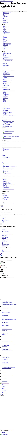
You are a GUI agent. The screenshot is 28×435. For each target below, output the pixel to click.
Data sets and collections (6, 178)
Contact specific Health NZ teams (7, 186)
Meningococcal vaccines (6, 65)
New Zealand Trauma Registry (6, 182)
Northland (4, 95)
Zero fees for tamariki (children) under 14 (8, 122)
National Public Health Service (6, 113)
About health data (5, 179)
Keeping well (11, 11)
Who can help (3, 120)
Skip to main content (2, 0)
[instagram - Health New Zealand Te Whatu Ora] (0, 397)
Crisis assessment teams (6, 82)
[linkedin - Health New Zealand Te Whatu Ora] (0, 398)
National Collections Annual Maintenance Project (9, 184)
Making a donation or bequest (6, 188)
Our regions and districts (6, 149)
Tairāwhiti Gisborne (5, 98)
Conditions (3, 11)
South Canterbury (5, 97)
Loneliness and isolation (6, 85)
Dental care (4, 41)
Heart (3, 18)
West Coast (4, 101)
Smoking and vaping (5, 47)
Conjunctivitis (4, 29)
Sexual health (4, 46)
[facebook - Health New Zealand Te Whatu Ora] (0, 396)
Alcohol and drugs (5, 83)
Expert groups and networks (6, 158)
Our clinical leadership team (6, 157)
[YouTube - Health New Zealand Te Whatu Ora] (0, 427)
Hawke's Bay (4, 93)
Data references (5, 185)
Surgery (4, 30)
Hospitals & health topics (3, 1)
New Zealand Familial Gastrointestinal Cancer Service (9, 115)
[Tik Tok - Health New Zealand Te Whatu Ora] (0, 428)
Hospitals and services (4, 87)
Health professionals (10, 1)
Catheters (4, 39)
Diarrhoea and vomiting (6, 26)
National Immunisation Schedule (7, 56)
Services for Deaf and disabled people (7, 112)
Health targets (3, 155)
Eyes (3, 17)
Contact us (17, 147)
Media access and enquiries (6, 187)
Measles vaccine (5, 52)
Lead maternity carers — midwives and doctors (8, 76)
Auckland (4, 91)
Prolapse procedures (5, 38)
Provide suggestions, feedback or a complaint (8, 189)
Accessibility (3, 432)
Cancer (4, 15)
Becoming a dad (5, 81)
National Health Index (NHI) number (7, 126)
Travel (4, 48)
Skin (3, 21)
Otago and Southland (5, 96)
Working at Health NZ (5, 195)
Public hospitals (5, 107)
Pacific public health (5, 45)
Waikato (4, 99)
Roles (4, 196)
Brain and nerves (5, 14)
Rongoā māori (4, 31)
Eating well (4, 42)
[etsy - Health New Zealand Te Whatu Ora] (14, 426)
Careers (7, 1)
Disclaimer (3, 392)
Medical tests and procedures (6, 32)
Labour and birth (5, 77)
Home (2, 273)
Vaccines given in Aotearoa (6, 57)
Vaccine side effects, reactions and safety (8, 59)
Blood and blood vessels (6, 13)
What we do (3, 147)
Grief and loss (4, 84)
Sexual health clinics (5, 110)
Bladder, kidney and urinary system (7, 12)
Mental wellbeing (25, 11)
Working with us (5, 150)
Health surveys (5, 181)
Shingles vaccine (5, 66)
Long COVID (4, 27)
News (2, 162)
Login (2, 206)
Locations (3, 391)
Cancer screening (5, 40)
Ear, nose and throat (5, 16)
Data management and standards (7, 183)
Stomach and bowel (5, 22)
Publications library (10, 147)
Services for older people (6, 111)
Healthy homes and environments (7, 44)
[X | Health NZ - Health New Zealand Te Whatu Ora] (0, 429)
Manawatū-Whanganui (5, 94)
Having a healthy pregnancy (6, 73)
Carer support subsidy (5, 123)
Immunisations (15, 11)
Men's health (4, 20)
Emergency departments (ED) (6, 108)
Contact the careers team (6, 197)
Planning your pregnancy (6, 72)
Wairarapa (4, 100)
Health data (14, 147)
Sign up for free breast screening (7, 53)
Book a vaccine (5, 58)
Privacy (3, 431)
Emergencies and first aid (6, 33)
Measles (4, 28)
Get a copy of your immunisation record (7, 60)
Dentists (4, 109)
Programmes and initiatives (6, 148)
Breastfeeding (4, 79)
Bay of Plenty (4, 92)
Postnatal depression (5, 78)
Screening (4, 75)
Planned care (4, 114)
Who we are (6, 147)
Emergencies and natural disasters (7, 43)
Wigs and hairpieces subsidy (6, 124)
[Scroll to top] (1, 382)
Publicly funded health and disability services (8, 121)
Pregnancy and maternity (20, 11)
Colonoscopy (4, 36)
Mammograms (5, 37)
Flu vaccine (4, 64)
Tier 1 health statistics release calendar (7, 180)
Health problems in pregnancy (6, 74)
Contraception (4, 55)
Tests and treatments (7, 11)
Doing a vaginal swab (5, 54)
